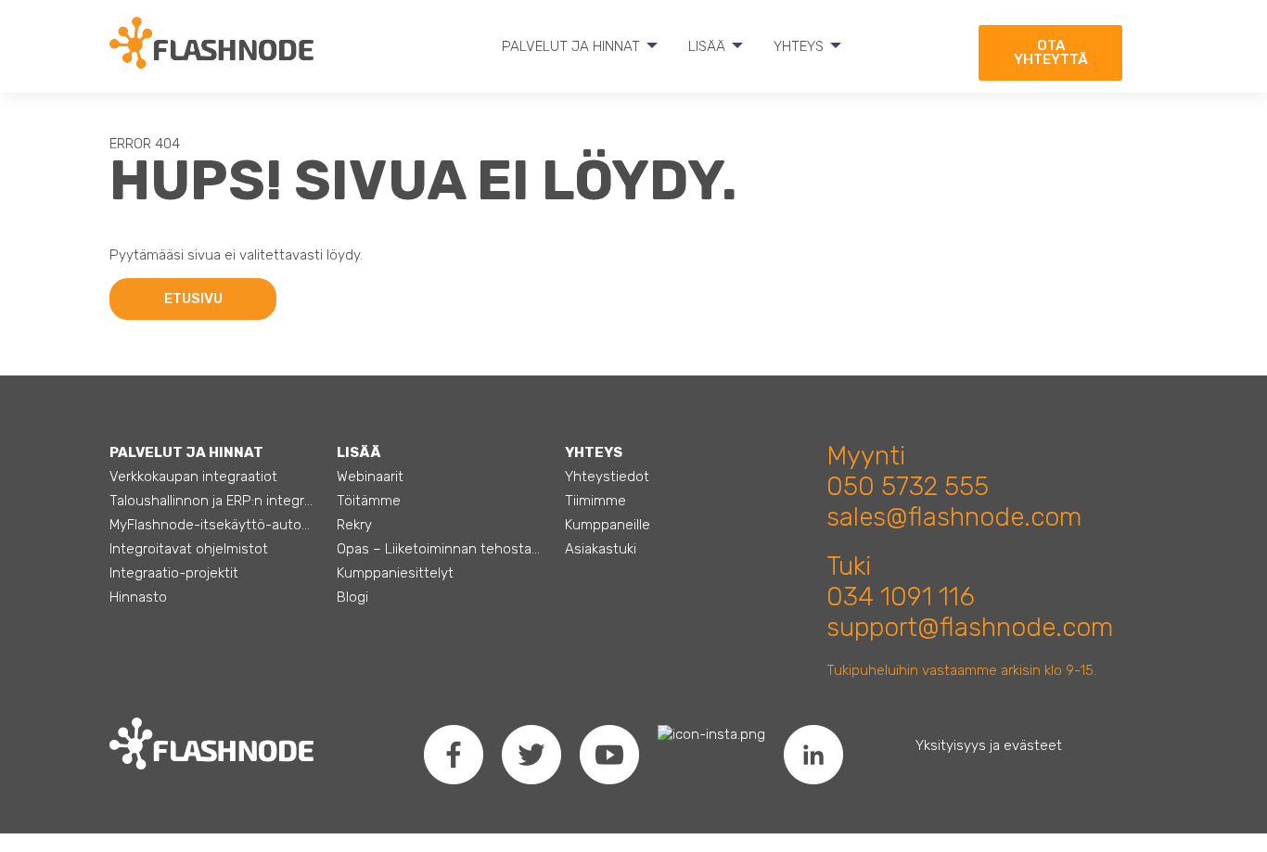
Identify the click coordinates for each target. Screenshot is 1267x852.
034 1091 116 (900, 596)
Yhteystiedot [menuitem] (607, 476)
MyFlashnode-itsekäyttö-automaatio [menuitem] (212, 524)
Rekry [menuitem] (354, 524)
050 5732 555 (907, 486)
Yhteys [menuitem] (799, 46)
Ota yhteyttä (1051, 52)
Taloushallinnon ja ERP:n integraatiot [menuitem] (212, 500)
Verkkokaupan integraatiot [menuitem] (193, 476)
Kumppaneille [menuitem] (607, 524)
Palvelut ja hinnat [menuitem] (571, 46)
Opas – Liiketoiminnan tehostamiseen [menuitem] (440, 548)
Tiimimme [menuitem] (595, 500)
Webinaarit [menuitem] (370, 476)
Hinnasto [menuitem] (138, 597)
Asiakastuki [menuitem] (600, 548)
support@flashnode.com (969, 627)
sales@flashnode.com (953, 517)
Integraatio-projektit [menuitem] (173, 573)
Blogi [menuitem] (352, 597)
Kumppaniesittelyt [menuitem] (395, 573)
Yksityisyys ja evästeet (988, 745)
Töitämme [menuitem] (369, 500)
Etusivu (193, 298)
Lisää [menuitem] (706, 46)
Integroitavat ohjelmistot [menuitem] (188, 548)
